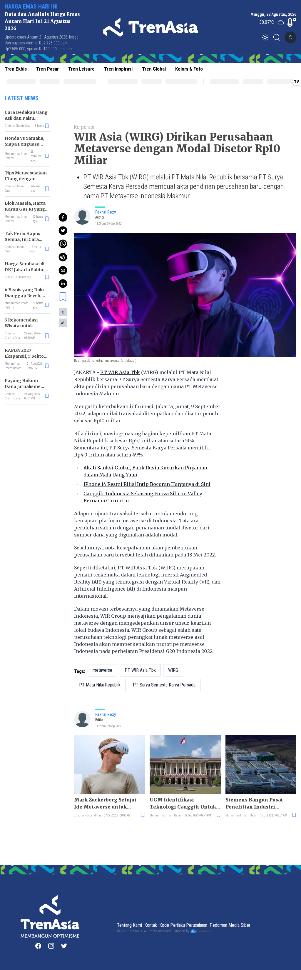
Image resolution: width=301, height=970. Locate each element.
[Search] (278, 37)
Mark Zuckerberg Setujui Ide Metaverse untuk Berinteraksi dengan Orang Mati (108, 803)
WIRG (173, 670)
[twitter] (62, 230)
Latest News (22, 98)
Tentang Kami (129, 925)
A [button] (63, 312)
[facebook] (62, 217)
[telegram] (62, 257)
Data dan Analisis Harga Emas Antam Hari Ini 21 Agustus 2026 (42, 21)
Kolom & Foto (189, 69)
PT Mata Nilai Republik (100, 685)
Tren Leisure (81, 69)
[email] (62, 270)
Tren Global (154, 69)
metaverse (102, 670)
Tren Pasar (47, 69)
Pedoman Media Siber (230, 925)
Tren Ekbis (16, 69)
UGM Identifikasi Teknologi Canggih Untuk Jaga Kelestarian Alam (183, 803)
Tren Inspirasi (118, 69)
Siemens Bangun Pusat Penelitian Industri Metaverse (254, 803)
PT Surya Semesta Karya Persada (164, 685)
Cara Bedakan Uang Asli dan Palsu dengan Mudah (26, 118)
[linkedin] (62, 283)
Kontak (150, 925)
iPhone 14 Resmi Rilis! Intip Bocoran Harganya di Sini (146, 484)
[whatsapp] (62, 243)
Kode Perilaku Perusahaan (183, 925)
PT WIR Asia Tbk (120, 372)
